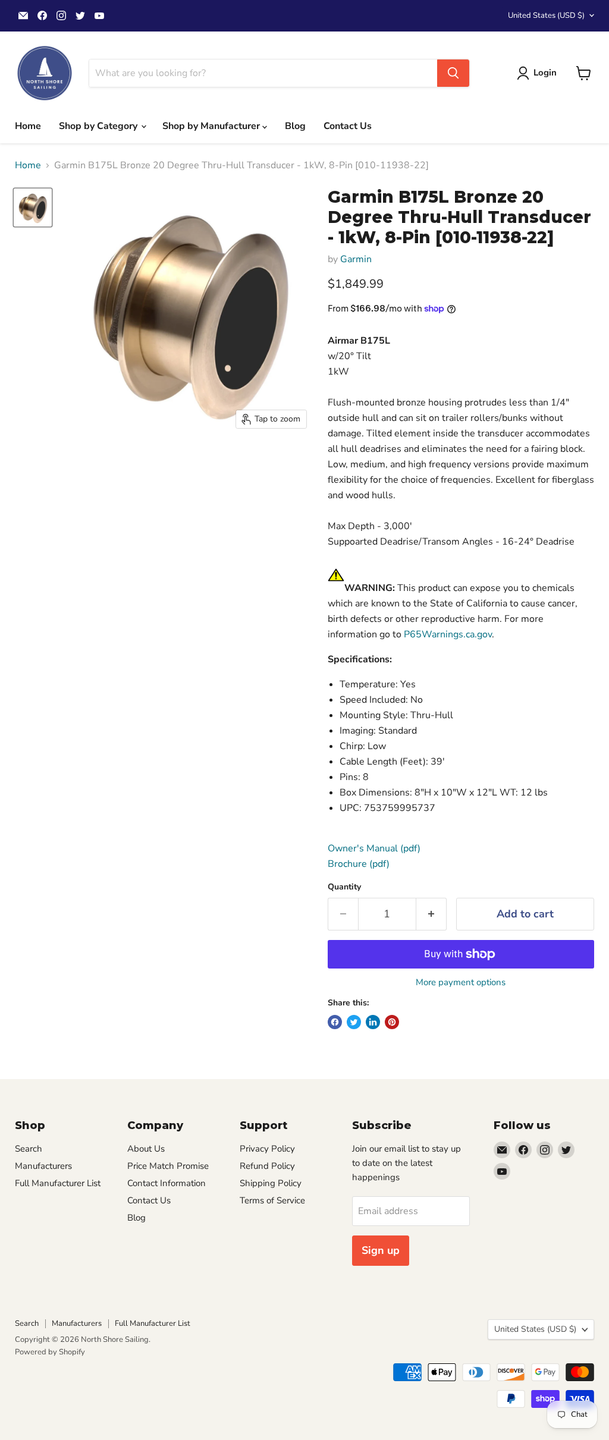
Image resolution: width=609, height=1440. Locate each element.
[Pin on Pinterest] (392, 1022)
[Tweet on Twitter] (354, 1022)
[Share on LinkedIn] (373, 1022)
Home (28, 126)
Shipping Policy (271, 1183)
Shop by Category (99, 126)
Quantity (344, 887)
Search (28, 1149)
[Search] (453, 73)
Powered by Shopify (50, 1352)
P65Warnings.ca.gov (448, 634)
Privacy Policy (267, 1149)
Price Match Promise (168, 1166)
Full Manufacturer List (58, 1183)
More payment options (461, 982)
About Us (146, 1149)
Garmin (356, 259)
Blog (295, 126)
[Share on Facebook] (335, 1022)
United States (546, 15)
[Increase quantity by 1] (431, 914)
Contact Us (348, 126)
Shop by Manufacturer (212, 126)
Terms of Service (272, 1200)
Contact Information (166, 1183)
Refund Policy (267, 1166)
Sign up (381, 1250)
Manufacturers (43, 1166)
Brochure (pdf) (359, 863)
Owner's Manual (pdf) (374, 848)
